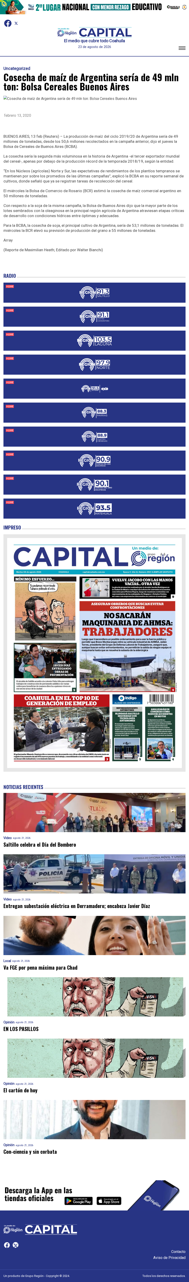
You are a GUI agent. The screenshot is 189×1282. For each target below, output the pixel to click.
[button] (182, 49)
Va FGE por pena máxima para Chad (40, 967)
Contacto (178, 1251)
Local (7, 961)
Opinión (9, 1022)
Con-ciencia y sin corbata (30, 1151)
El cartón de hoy (20, 1090)
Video (7, 838)
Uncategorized (16, 68)
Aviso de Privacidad (169, 1257)
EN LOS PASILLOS (20, 1029)
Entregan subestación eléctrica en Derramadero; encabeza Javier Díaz (76, 906)
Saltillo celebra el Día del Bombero (39, 844)
